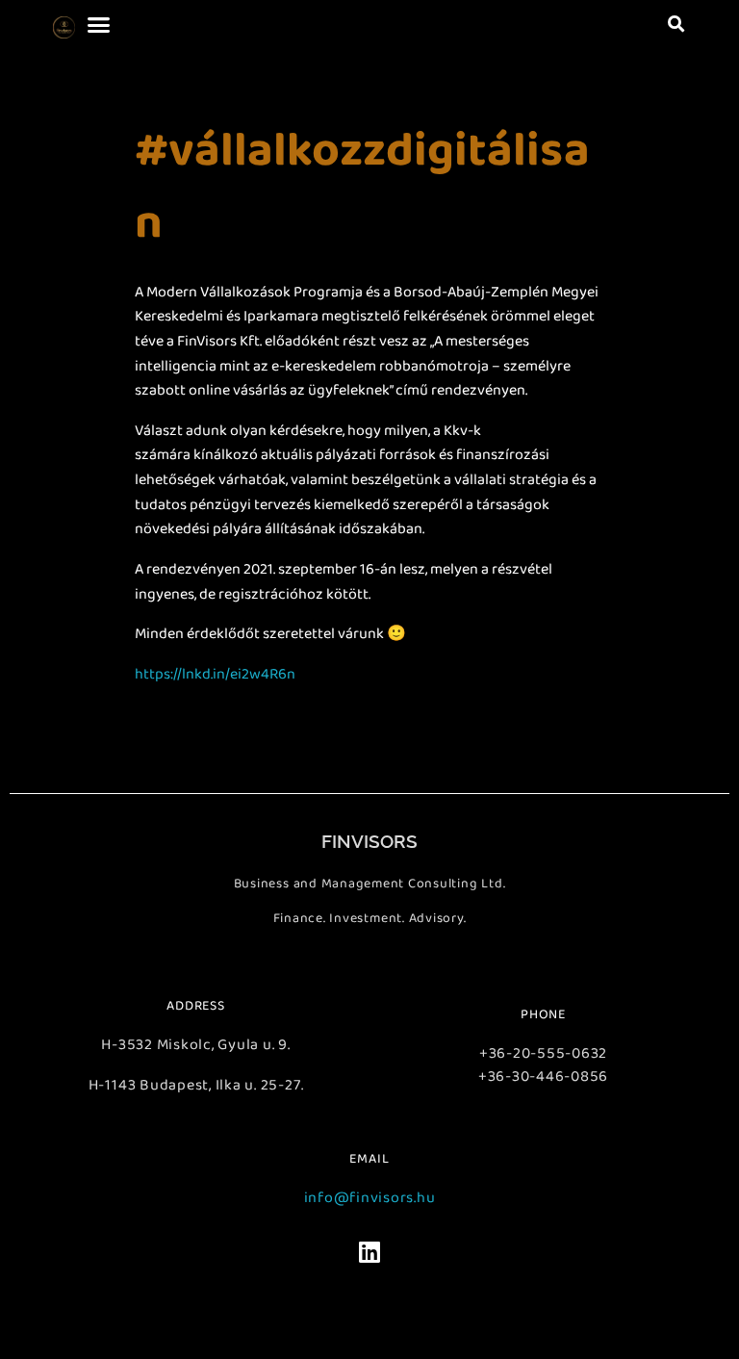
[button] (98, 24)
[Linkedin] (369, 1252)
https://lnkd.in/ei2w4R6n (215, 674)
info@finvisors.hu (370, 1198)
